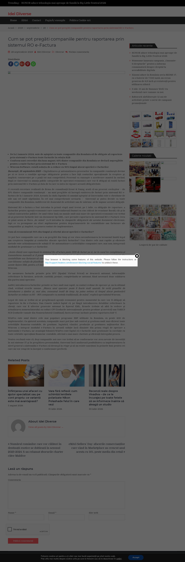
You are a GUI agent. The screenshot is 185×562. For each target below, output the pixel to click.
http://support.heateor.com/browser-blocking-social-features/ (73, 262)
